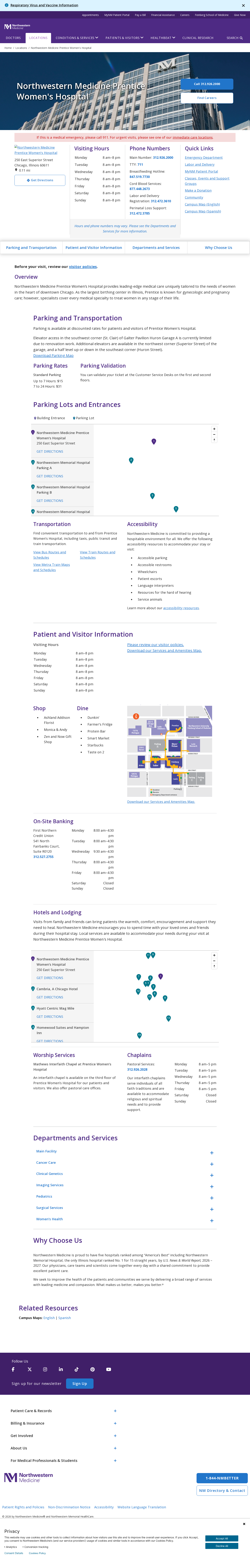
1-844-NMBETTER (222, 1478)
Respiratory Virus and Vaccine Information (44, 5)
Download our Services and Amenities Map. (164, 650)
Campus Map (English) (202, 204)
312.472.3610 (161, 201)
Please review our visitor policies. (155, 644)
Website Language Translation (141, 1507)
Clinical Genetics (49, 1173)
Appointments (90, 15)
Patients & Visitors (122, 38)
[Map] (156, 470)
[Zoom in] (214, 429)
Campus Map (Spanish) (203, 211)
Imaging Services (50, 1185)
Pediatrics (44, 1196)
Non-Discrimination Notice (69, 1507)
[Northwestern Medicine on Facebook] (19, 1371)
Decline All (222, 1545)
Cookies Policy (37, 1553)
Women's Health (49, 1219)
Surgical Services (49, 1207)
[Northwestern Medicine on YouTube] (114, 1371)
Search (233, 38)
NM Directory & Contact (222, 1490)
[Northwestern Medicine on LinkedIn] (67, 1371)
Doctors (13, 38)
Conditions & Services (75, 38)
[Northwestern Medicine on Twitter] (35, 1371)
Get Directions (50, 451)
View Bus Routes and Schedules (49, 555)
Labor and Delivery (199, 164)
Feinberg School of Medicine (212, 15)
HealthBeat (161, 38)
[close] (243, 5)
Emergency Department (204, 157)
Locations (38, 38)
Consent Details (13, 1553)
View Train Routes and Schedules (97, 555)
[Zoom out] (214, 434)
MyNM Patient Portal (116, 15)
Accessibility (104, 1507)
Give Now (240, 15)
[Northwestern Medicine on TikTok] (82, 1371)
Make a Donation (198, 190)
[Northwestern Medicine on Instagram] (51, 1371)
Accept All (222, 1538)
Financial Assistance (163, 15)
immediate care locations (193, 137)
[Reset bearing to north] (214, 440)
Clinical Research (197, 38)
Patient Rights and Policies (23, 1507)
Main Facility (46, 1151)
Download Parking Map (53, 355)
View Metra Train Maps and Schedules (51, 567)
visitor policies (83, 266)
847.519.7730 (140, 176)
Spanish (64, 1318)
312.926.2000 (163, 157)
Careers (184, 15)
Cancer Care (46, 1162)
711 (140, 164)
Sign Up (79, 1383)
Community (194, 197)
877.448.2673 (140, 189)
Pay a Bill (140, 15)
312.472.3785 (140, 213)
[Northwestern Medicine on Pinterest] (98, 1371)
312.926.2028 (137, 1069)
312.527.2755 (43, 856)
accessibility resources (181, 608)
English (49, 1318)
